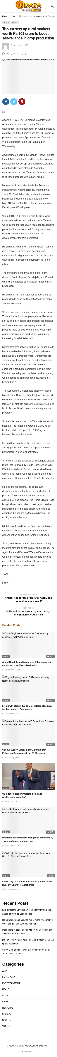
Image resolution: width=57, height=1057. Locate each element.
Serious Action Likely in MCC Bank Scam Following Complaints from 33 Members (24, 751)
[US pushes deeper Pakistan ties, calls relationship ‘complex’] (28, 776)
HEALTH (6, 989)
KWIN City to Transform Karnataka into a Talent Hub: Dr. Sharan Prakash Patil (27, 883)
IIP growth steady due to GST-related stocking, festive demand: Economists (27, 707)
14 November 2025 (13, 669)
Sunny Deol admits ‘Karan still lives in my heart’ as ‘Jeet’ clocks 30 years (26, 951)
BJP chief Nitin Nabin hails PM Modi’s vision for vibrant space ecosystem (28, 941)
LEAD (14, 22)
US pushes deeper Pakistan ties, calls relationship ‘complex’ (22, 795)
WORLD (6, 1025)
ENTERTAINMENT (11, 983)
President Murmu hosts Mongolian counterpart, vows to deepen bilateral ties (27, 839)
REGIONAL (7, 1007)
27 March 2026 (11, 801)
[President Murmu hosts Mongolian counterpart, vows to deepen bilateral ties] (28, 820)
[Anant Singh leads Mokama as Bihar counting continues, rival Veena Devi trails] (28, 645)
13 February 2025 (12, 889)
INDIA (6, 22)
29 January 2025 (12, 757)
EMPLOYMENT (9, 976)
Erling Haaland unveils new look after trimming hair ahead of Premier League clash (26, 911)
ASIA (4, 970)
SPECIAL (6, 1013)
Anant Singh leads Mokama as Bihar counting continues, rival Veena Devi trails (26, 663)
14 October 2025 (12, 845)
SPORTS (6, 1019)
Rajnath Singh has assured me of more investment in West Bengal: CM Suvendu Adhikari (27, 921)
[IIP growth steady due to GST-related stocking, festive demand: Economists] (28, 688)
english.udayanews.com (36, 1045)
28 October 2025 (12, 713)
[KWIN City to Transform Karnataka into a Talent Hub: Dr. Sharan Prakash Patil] (28, 864)
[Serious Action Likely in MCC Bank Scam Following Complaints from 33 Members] (28, 732)
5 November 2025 (19, 45)
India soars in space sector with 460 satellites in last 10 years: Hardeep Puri (27, 931)
